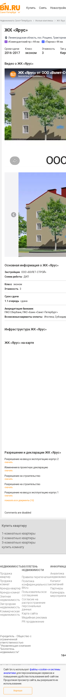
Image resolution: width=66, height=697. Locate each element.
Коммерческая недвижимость (10, 613)
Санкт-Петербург (8, 12)
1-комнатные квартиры (19, 533)
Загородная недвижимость (10, 605)
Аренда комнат (10, 592)
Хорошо (17, 690)
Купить (31, 8)
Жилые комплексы (44, 20)
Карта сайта (30, 613)
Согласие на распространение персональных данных (33, 604)
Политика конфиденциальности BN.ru (36, 584)
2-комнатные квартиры (19, 538)
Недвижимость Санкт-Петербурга (16, 20)
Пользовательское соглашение (34, 593)
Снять (43, 8)
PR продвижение (33, 621)
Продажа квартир (6, 575)
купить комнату (13, 547)
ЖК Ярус (61, 20)
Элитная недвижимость (10, 598)
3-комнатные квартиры (19, 542)
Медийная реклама (34, 617)
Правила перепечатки (36, 577)
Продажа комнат (6, 582)
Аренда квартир (10, 588)
